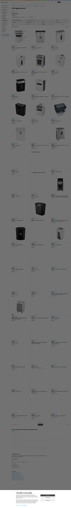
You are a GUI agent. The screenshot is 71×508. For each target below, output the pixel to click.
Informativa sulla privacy (23, 505)
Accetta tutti (48, 495)
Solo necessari (48, 497)
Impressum (17, 505)
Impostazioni (48, 500)
